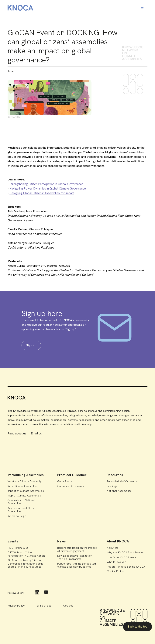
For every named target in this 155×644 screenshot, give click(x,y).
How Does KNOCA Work (121, 557)
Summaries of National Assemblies (21, 501)
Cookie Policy (115, 571)
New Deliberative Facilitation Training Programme (74, 557)
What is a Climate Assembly (24, 481)
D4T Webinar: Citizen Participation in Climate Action (26, 554)
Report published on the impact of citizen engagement (77, 549)
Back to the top (137, 626)
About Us (112, 547)
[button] (142, 8)
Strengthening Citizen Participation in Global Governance (46, 184)
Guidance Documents (70, 486)
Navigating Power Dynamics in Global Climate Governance (47, 188)
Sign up (31, 345)
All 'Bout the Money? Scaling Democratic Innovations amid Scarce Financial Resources (25, 564)
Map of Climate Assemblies (24, 495)
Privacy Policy (16, 605)
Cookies (68, 605)
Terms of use (43, 605)
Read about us (17, 433)
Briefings (112, 486)
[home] (20, 8)
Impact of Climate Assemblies (26, 491)
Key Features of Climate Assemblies (22, 509)
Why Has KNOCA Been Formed (125, 552)
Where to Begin (17, 516)
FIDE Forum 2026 (18, 547)
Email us (36, 433)
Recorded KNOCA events (122, 481)
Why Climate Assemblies (22, 486)
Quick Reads (65, 481)
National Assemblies (119, 491)
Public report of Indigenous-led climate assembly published (76, 565)
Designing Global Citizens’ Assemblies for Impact (41, 193)
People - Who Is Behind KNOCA (126, 566)
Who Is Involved (116, 562)
